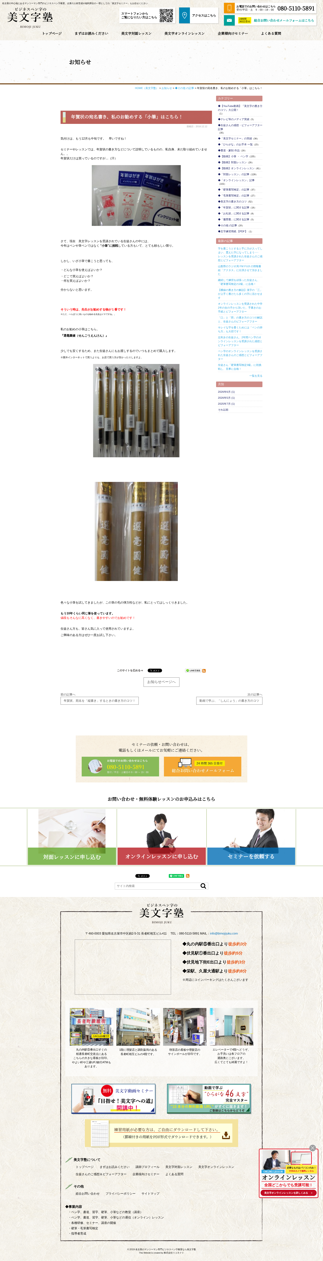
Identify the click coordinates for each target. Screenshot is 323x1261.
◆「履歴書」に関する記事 (233, 219)
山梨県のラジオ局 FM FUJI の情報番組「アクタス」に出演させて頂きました (240, 270)
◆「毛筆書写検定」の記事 (233, 195)
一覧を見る (255, 375)
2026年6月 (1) (226, 391)
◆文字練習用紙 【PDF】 (232, 231)
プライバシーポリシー (121, 1193)
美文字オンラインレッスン (184, 33)
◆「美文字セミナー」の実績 (235, 138)
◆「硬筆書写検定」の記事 (233, 189)
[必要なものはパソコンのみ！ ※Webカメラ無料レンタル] (301, 1158)
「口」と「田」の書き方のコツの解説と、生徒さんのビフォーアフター (240, 319)
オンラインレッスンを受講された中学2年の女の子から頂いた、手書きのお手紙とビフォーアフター (240, 307)
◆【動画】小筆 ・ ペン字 (233, 156)
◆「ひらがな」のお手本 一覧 (235, 144)
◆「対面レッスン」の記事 (233, 174)
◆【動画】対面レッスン (232, 162)
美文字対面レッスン (136, 33)
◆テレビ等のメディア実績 (233, 119)
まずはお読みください (91, 33)
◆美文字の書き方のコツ (232, 201)
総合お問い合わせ (88, 1193)
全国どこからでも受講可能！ (288, 1185)
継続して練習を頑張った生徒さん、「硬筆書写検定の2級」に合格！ (239, 282)
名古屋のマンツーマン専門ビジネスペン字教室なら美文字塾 (165, 1249)
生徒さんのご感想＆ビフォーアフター (101, 1174)
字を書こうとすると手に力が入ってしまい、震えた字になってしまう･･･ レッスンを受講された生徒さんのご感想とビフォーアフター (240, 254)
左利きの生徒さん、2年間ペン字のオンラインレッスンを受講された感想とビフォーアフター (240, 341)
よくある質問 (271, 33)
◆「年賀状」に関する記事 (233, 207)
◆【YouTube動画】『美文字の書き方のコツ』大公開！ (240, 107)
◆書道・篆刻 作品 (229, 150)
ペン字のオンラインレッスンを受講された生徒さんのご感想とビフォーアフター (240, 355)
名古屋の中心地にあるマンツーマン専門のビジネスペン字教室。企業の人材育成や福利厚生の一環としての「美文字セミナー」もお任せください (75, 3)
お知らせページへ (161, 682)
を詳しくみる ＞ (288, 1192)
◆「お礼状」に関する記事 (233, 213)
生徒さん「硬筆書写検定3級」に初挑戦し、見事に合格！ (239, 366)
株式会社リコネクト (174, 1252)
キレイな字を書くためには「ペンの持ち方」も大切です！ (240, 329)
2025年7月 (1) (226, 403)
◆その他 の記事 (227, 225)
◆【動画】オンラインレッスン (236, 168)
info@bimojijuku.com (224, 933)
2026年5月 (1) (226, 397)
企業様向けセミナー (233, 33)
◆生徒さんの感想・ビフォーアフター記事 (240, 127)
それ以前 (223, 409)
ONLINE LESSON (273, 1171)
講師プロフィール (147, 1166)
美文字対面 (178, 1166)
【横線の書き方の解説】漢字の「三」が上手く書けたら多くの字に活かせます (240, 293)
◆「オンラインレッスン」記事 (236, 180)
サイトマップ (150, 1193)
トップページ (52, 33)
